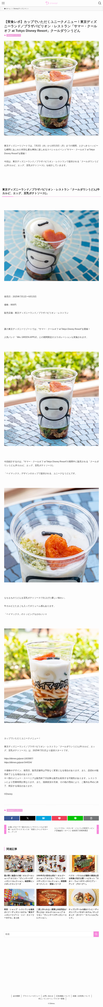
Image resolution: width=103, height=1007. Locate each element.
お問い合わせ (48, 996)
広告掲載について (63, 996)
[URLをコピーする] (91, 818)
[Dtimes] (51, 3)
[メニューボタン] (3, 3)
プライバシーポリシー (31, 996)
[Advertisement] (51, 960)
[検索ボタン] (100, 3)
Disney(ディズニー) (13, 35)
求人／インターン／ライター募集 (51, 999)
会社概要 (16, 996)
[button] (11, 818)
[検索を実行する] (96, 934)
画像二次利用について (81, 996)
